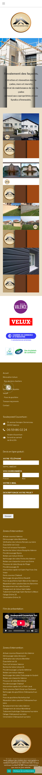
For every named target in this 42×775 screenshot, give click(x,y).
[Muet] (32, 631)
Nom (23, 479)
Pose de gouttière (11, 397)
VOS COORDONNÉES (13, 471)
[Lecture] (6, 631)
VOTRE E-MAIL (10, 483)
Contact (6, 405)
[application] (21, 623)
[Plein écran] (36, 631)
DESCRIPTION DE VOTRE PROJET (18, 493)
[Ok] (39, 766)
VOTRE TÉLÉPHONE (12, 459)
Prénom (6, 479)
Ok (9, 771)
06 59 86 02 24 (17, 429)
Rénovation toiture (10, 377)
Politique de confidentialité (24, 771)
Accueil (6, 373)
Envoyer (8, 516)
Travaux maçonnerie (11, 401)
